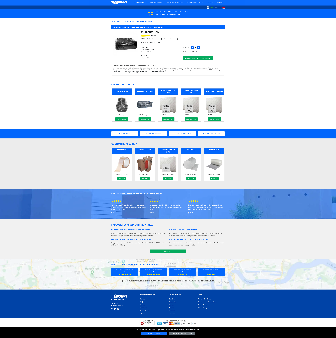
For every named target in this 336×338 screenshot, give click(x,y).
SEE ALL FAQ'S (168, 251)
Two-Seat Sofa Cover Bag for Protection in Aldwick (138, 27)
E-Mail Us (115, 303)
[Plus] (198, 47)
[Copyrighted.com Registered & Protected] (147, 323)
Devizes (171, 305)
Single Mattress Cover (214, 91)
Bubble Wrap (214, 150)
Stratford (172, 299)
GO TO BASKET (206, 58)
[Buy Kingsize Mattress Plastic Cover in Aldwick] (168, 105)
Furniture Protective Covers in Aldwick (126, 21)
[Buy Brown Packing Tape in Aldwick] (122, 164)
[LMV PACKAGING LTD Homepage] (119, 2)
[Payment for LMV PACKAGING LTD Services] (177, 323)
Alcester (171, 308)
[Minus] (192, 47)
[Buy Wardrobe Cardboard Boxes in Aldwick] (145, 164)
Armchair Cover (121, 91)
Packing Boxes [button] (139, 3)
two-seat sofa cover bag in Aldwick (126, 68)
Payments (143, 308)
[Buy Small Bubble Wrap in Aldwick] (214, 164)
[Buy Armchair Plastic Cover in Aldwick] (122, 105)
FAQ (141, 302)
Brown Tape (121, 150)
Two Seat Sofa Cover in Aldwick (145, 21)
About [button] (209, 3)
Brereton (172, 311)
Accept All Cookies (154, 334)
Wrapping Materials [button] (174, 3)
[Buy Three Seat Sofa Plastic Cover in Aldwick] (145, 105)
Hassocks (172, 314)
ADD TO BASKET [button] (122, 119)
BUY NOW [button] (122, 178)
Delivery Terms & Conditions (207, 302)
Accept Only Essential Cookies (182, 334)
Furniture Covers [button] (156, 3)
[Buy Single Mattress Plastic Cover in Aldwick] (214, 105)
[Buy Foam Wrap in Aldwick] (191, 164)
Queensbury (173, 302)
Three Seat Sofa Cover (144, 91)
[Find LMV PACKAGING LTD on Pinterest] (118, 309)
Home (113, 21)
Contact (220, 3)
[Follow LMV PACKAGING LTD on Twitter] (115, 309)
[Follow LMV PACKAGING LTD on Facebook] (112, 309)
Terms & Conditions (204, 299)
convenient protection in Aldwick (176, 70)
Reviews (143, 305)
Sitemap (143, 314)
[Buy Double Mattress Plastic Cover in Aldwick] (191, 105)
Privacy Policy (194, 329)
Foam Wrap (191, 150)
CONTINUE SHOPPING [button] (191, 58)
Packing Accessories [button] (194, 3)
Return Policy (202, 305)
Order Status (144, 311)
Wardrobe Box (145, 150)
